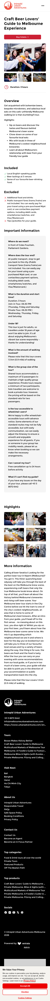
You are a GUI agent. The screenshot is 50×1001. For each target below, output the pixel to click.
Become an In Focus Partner (18, 842)
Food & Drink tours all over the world (22, 858)
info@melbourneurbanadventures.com (23, 721)
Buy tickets (21, 37)
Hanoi (7, 780)
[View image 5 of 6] (14, 551)
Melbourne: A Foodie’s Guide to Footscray (25, 751)
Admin (27, 947)
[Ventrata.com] (23, 943)
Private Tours (10, 861)
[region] (25, 983)
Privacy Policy (11, 819)
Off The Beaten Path (14, 868)
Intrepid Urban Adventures (17, 802)
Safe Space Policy (13, 813)
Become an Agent (13, 838)
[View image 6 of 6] (36, 551)
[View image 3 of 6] (14, 535)
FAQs (6, 809)
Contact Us (9, 835)
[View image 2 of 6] (25, 77)
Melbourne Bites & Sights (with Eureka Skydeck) (25, 754)
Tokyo (7, 787)
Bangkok (8, 777)
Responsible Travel (13, 806)
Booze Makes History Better (18, 740)
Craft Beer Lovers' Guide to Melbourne (23, 744)
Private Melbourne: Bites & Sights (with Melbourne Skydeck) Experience (25, 887)
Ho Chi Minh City (12, 783)
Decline (25, 992)
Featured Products (13, 864)
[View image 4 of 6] (36, 535)
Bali (6, 773)
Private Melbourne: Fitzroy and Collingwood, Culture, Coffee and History (25, 757)
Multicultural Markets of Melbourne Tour (24, 747)
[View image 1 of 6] (10, 77)
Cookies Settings (25, 998)
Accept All (25, 986)
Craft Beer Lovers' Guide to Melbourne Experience (25, 884)
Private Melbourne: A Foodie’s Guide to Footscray (25, 894)
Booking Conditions (14, 816)
